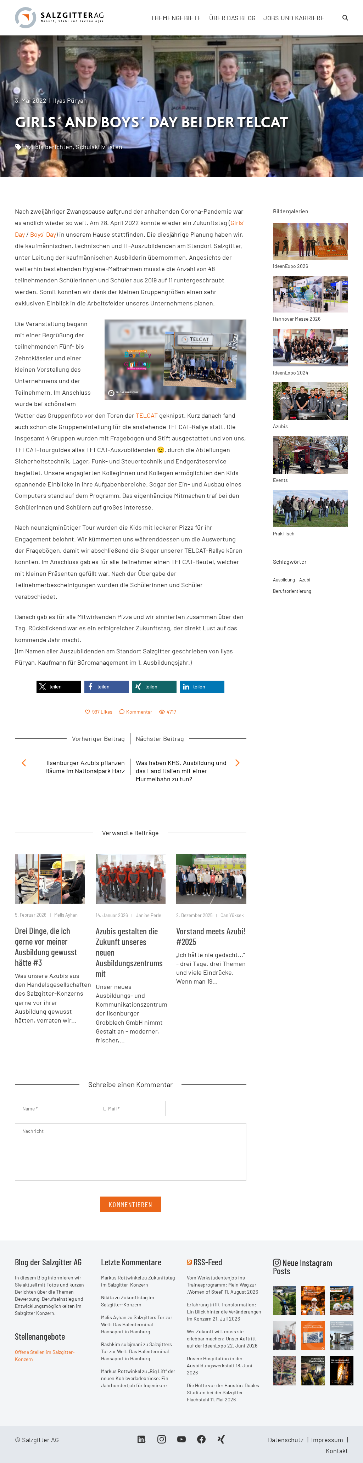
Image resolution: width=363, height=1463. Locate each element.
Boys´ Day (43, 234)
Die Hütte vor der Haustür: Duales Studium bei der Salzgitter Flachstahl (223, 1392)
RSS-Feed (208, 1261)
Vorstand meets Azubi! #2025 (211, 936)
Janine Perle (148, 915)
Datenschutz (285, 1440)
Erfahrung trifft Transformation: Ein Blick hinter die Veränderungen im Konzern (224, 1311)
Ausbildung (284, 580)
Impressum (327, 1440)
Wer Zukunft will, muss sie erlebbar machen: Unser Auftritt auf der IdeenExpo (221, 1338)
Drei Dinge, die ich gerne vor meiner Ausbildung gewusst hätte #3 (46, 946)
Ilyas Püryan (70, 100)
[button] (59, 687)
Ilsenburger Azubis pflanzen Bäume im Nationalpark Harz (85, 767)
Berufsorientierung (292, 591)
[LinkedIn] (142, 1441)
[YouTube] (181, 1441)
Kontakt (337, 1450)
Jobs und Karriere (294, 18)
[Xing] (221, 1441)
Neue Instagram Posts (302, 1266)
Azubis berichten (49, 147)
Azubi (304, 580)
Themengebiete (176, 18)
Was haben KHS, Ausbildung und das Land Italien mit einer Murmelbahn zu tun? (181, 771)
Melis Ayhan (66, 915)
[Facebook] (201, 1441)
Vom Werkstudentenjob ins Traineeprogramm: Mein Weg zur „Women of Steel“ (221, 1285)
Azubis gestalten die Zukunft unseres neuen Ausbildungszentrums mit (129, 952)
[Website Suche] (345, 18)
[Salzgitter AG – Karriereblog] (59, 17)
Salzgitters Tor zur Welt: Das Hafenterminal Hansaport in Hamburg (136, 1324)
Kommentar (139, 712)
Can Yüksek (232, 915)
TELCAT (147, 415)
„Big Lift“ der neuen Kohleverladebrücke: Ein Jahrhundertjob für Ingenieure (138, 1378)
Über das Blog (232, 18)
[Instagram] (161, 1441)
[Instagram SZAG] (284, 1299)
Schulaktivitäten (99, 147)
